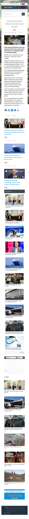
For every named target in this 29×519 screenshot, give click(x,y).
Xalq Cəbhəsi (8, 7)
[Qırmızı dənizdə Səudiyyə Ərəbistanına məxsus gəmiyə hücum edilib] (14, 149)
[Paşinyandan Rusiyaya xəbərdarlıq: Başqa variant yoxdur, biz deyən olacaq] (14, 174)
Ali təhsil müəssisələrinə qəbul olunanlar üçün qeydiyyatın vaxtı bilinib (13, 301)
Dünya (14, 29)
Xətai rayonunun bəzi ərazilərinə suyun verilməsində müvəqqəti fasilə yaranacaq (13, 349)
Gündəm (19, 510)
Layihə (11, 510)
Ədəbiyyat (15, 510)
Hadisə (22, 507)
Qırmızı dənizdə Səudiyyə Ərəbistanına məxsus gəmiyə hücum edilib (13, 157)
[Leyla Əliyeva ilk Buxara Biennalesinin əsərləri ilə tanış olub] (14, 385)
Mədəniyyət (17, 508)
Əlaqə (12, 511)
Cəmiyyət (8, 511)
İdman (7, 510)
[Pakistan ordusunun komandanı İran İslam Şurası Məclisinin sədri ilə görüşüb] (14, 124)
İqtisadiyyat (14, 507)
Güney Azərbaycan (10, 508)
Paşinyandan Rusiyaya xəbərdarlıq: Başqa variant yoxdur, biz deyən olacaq (12, 182)
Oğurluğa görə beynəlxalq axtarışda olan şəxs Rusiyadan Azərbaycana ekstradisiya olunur (14, 333)
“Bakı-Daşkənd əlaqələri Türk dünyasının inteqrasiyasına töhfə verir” (13, 254)
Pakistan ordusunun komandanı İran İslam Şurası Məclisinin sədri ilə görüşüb (14, 132)
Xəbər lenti (9, 191)
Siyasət (9, 507)
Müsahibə (22, 508)
